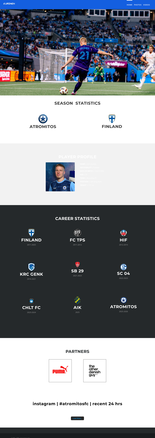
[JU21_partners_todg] (94, 360)
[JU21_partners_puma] (60, 360)
